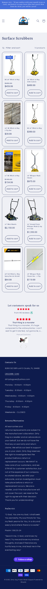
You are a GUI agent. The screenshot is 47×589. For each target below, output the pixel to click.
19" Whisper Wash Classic (33, 177)
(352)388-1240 (12, 374)
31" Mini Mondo (10, 224)
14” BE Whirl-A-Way (12, 176)
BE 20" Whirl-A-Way (12, 80)
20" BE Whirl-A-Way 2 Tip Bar (12, 129)
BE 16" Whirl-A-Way (34, 128)
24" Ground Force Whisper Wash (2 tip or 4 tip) (34, 226)
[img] (23, 309)
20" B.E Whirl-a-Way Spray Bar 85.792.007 (12, 275)
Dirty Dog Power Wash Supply (22, 579)
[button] (3, 21)
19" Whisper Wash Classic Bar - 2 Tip (34, 275)
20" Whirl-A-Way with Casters (33, 81)
